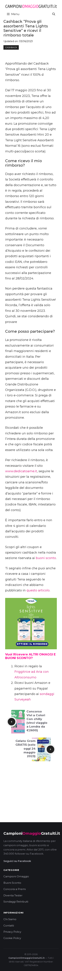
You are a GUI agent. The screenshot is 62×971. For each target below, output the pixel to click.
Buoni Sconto (12, 882)
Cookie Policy (12, 938)
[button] (54, 14)
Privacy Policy (12, 931)
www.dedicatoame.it (21, 471)
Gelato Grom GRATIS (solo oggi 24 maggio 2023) (25, 748)
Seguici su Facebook (17, 861)
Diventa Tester (12, 895)
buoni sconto (46, 558)
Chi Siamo (9, 919)
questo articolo (38, 590)
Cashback (11, 47)
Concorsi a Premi (14, 889)
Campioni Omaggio (16, 876)
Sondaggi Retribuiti (15, 901)
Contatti (8, 925)
